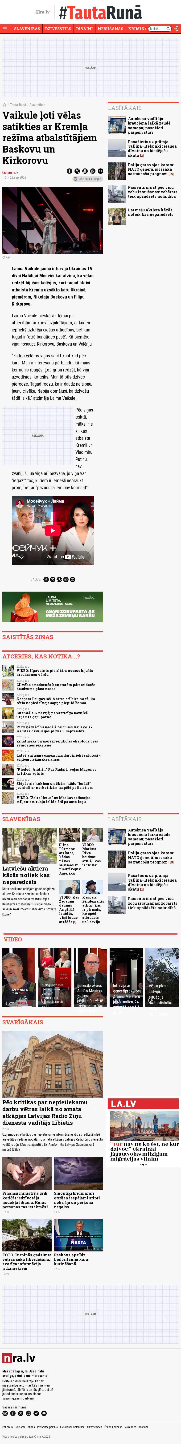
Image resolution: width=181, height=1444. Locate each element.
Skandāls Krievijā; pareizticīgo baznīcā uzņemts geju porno (52, 715)
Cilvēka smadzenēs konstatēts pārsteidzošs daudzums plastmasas (55, 686)
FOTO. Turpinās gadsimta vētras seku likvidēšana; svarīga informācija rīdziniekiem (27, 1261)
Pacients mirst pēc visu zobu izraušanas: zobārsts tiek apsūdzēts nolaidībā (152, 192)
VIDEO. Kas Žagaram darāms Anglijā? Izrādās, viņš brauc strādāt (69, 909)
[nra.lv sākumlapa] (43, 12)
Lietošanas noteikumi (72, 1427)
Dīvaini (84, 28)
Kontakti (143, 1427)
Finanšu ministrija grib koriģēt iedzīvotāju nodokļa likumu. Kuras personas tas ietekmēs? (25, 1200)
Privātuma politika (47, 1427)
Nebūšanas (110, 28)
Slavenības (27, 28)
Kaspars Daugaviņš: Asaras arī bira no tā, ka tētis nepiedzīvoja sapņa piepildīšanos (55, 701)
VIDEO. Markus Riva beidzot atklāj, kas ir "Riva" (91, 855)
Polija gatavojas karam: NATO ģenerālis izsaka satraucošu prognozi (151, 169)
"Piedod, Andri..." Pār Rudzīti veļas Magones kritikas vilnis (56, 771)
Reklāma (20, 1427)
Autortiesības (94, 1427)
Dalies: (36, 579)
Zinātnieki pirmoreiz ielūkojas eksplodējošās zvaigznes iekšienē (57, 743)
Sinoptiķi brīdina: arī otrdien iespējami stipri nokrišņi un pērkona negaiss (77, 1200)
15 (171, 174)
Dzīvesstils (58, 28)
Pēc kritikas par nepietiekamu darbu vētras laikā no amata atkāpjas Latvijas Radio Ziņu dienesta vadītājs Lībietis (44, 1112)
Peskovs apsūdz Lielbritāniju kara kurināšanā (71, 1259)
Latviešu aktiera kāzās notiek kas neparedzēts (150, 212)
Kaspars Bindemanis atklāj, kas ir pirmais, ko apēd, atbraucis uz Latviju (93, 909)
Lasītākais (125, 108)
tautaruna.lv (10, 172)
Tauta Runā (18, 105)
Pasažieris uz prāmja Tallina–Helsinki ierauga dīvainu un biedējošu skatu (152, 148)
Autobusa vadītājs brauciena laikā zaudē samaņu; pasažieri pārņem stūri (149, 125)
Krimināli (140, 28)
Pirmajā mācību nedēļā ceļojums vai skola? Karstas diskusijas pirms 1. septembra (54, 729)
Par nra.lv (7, 1427)
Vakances (130, 1427)
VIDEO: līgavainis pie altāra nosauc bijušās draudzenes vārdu (54, 672)
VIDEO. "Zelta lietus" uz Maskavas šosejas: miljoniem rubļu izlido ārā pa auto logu (53, 799)
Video (13, 939)
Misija (31, 1427)
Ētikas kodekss (113, 1427)
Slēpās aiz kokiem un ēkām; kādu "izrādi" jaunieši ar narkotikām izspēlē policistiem (54, 785)
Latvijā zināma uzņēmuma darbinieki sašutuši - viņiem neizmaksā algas (58, 757)
